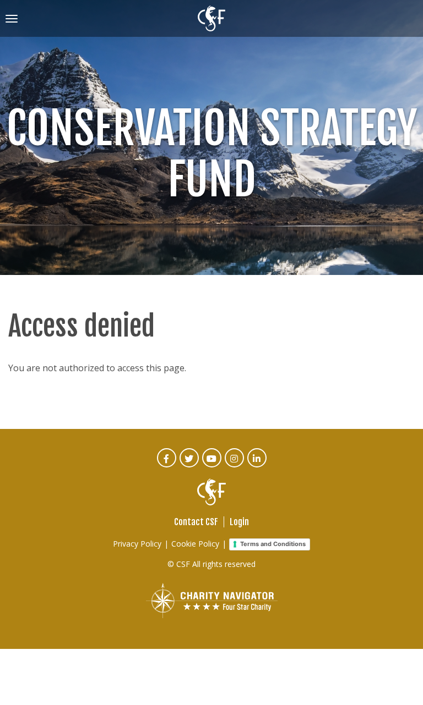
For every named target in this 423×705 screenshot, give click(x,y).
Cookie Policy (195, 543)
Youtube (212, 465)
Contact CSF (196, 521)
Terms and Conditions (273, 544)
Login (239, 521)
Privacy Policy (137, 543)
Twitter (190, 465)
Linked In (257, 465)
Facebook (167, 465)
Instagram (235, 465)
